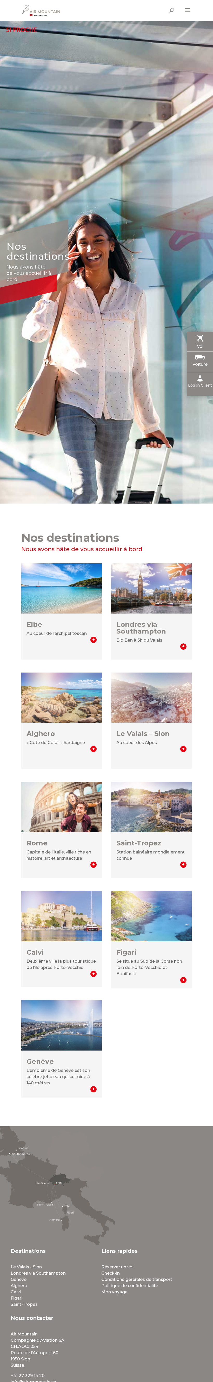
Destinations (28, 1251)
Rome (37, 843)
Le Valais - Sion (26, 1266)
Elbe (34, 624)
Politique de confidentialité (129, 1285)
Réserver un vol (117, 1266)
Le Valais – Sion (143, 733)
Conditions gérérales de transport (136, 1279)
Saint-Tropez (138, 843)
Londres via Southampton (141, 627)
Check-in (110, 1273)
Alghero (40, 733)
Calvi (35, 952)
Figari (126, 952)
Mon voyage (114, 1291)
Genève (40, 1061)
